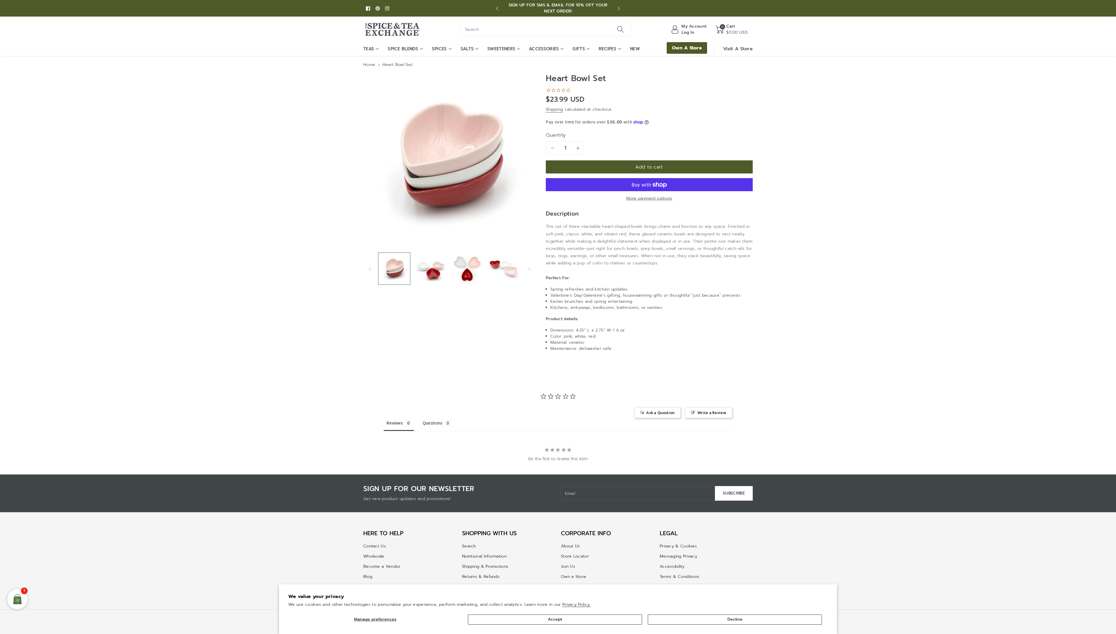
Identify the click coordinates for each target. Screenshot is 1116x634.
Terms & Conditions (679, 577)
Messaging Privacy (678, 556)
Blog (367, 577)
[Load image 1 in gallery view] (394, 268)
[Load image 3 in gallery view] (467, 268)
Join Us (568, 566)
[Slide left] (369, 268)
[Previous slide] (497, 8)
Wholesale (373, 556)
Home (369, 65)
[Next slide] (618, 8)
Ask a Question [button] (660, 412)
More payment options (649, 198)
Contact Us (374, 546)
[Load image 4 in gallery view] (503, 268)
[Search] (620, 29)
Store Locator (575, 556)
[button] (731, 29)
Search (469, 546)
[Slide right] (529, 268)
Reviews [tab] (395, 423)
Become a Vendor (381, 566)
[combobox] (546, 29)
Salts (467, 49)
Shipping (554, 109)
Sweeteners (501, 49)
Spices (439, 49)
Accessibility (672, 566)
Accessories (544, 49)
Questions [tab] (433, 423)
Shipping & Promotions (485, 566)
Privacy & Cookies (678, 546)
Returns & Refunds (481, 577)
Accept (555, 619)
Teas (368, 49)
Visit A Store (738, 48)
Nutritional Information (484, 556)
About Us (570, 546)
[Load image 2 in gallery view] (430, 268)
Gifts (579, 49)
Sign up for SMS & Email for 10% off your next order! (558, 8)
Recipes (607, 49)
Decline (735, 619)
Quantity (556, 135)
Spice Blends (403, 49)
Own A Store (687, 47)
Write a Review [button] (712, 412)
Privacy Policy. (576, 604)
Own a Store (573, 577)
